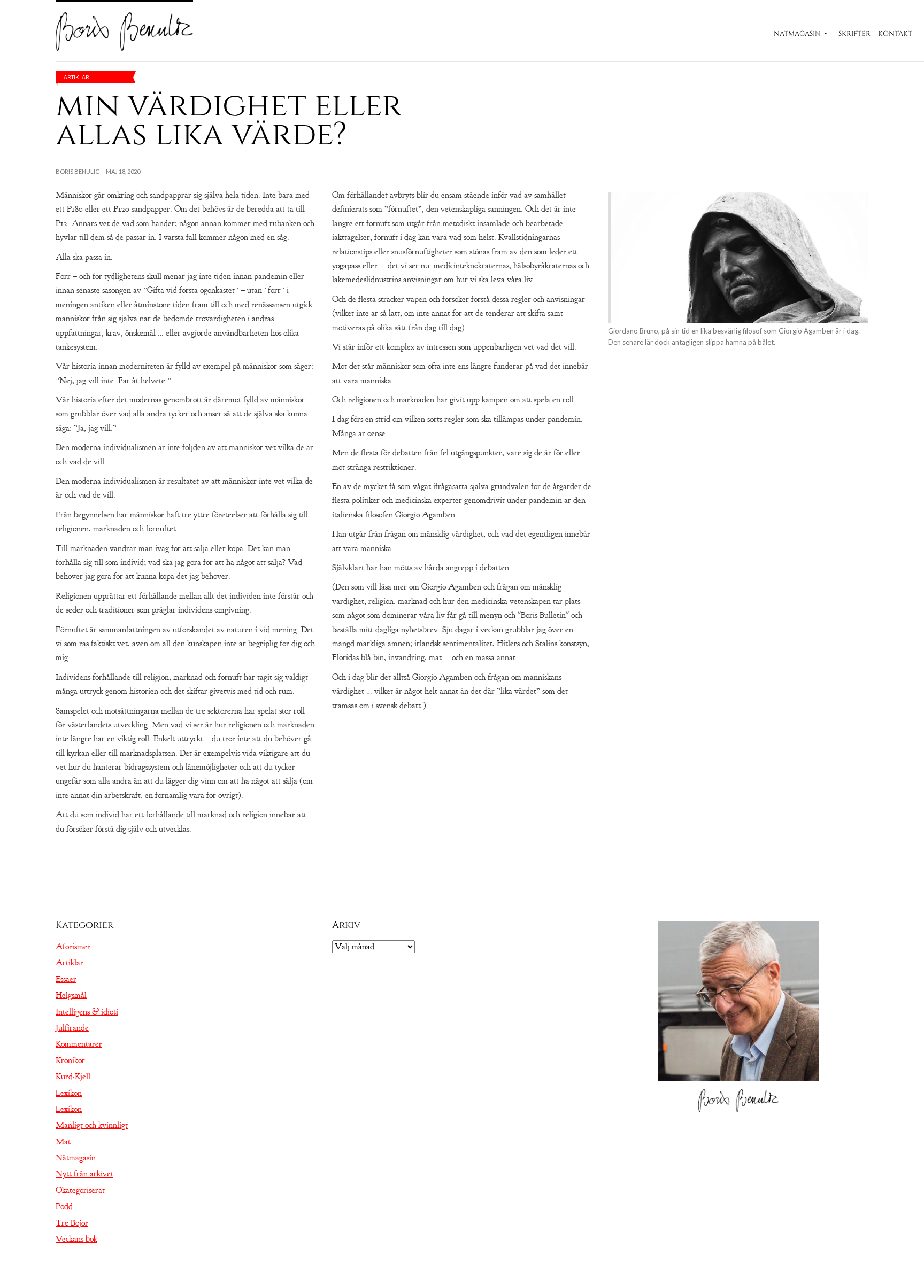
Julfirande (72, 1028)
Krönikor (70, 1060)
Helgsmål (71, 995)
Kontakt (895, 33)
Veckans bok (76, 1239)
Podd (64, 1206)
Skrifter (854, 33)
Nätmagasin (797, 33)
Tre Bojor (72, 1223)
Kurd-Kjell (73, 1076)
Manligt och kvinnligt (92, 1125)
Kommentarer (79, 1044)
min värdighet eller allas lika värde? (229, 120)
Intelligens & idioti (87, 1011)
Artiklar (76, 77)
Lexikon (69, 1093)
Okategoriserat (80, 1190)
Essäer (66, 979)
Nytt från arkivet (84, 1173)
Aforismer (73, 946)
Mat (63, 1141)
